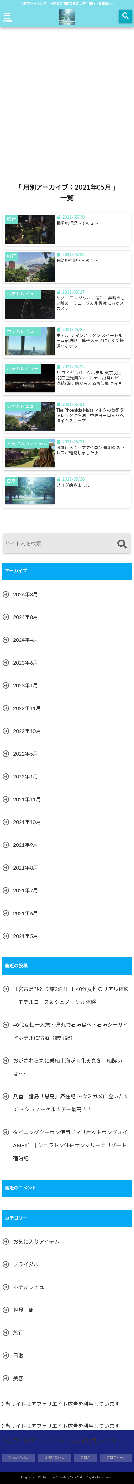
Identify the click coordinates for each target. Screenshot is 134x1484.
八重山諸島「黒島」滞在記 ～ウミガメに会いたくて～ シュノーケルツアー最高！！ (71, 1103)
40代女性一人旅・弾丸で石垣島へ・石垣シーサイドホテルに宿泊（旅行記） (70, 1032)
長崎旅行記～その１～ (77, 261)
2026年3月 (25, 594)
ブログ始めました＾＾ (77, 485)
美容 (18, 1378)
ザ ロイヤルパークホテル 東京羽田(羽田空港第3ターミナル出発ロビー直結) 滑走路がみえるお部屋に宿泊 (91, 378)
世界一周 (23, 1310)
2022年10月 (27, 731)
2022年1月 (25, 776)
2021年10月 (27, 822)
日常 (18, 1355)
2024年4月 (25, 640)
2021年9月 (25, 845)
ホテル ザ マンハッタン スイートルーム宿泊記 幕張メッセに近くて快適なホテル (90, 341)
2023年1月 (25, 685)
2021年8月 (25, 868)
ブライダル (26, 1264)
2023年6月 (25, 663)
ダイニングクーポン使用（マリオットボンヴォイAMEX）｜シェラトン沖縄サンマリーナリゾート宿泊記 (70, 1145)
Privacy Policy (18, 1457)
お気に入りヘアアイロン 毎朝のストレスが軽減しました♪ (90, 450)
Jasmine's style (54, 1477)
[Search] (121, 544)
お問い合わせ (54, 1457)
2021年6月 (25, 913)
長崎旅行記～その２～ (77, 223)
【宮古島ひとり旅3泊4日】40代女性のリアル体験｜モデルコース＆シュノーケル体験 (71, 996)
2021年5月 (25, 936)
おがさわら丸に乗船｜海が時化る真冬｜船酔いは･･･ (67, 1067)
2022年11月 (27, 708)
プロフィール (116, 1457)
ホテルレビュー (31, 1287)
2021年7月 (25, 890)
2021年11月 (27, 799)
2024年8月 (25, 617)
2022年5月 (25, 754)
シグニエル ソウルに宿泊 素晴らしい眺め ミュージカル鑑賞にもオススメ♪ (90, 303)
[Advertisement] (67, 94)
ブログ (85, 1457)
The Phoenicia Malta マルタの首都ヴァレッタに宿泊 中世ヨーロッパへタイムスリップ (90, 415)
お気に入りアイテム (36, 1241)
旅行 (18, 1333)
